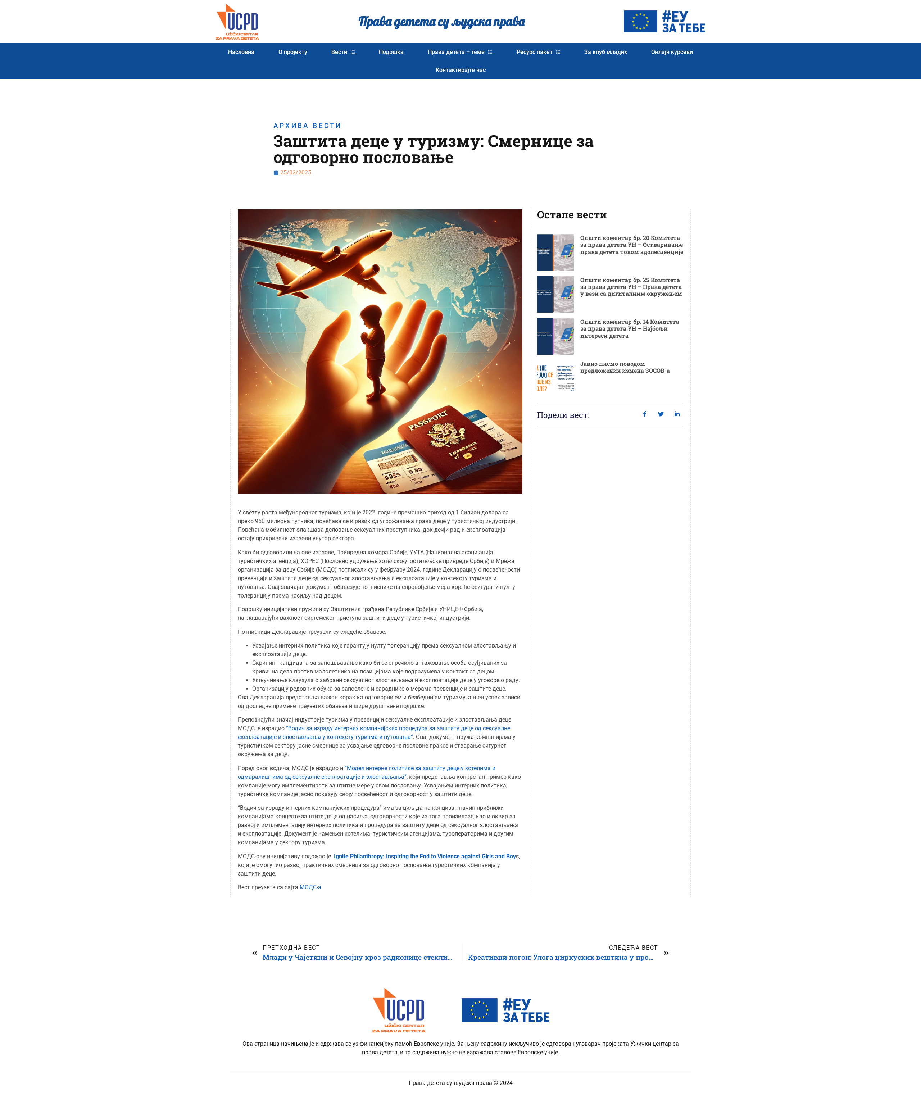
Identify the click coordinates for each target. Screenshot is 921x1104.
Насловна (241, 52)
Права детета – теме (456, 52)
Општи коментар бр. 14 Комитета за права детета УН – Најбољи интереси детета (629, 328)
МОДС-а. (311, 887)
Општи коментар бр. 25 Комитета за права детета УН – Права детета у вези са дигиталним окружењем (631, 286)
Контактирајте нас (461, 70)
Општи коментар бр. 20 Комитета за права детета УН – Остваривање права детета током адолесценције (631, 244)
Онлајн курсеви (672, 52)
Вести (339, 52)
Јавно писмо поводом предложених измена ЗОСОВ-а (625, 367)
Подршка (391, 52)
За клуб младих (605, 52)
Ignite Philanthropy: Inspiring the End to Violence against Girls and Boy (425, 856)
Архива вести (307, 126)
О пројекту (292, 52)
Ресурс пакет (535, 52)
